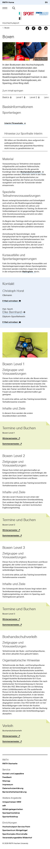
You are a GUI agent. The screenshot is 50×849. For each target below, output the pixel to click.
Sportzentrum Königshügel (14, 830)
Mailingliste (27, 271)
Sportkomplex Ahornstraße (14, 834)
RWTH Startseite (9, 763)
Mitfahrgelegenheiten (12, 809)
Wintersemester (9, 438)
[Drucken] (46, 28)
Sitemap (6, 781)
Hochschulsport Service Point (16, 826)
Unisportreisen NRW (11, 802)
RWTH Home (8, 2)
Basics (5, 97)
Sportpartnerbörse (11, 813)
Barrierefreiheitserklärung (14, 792)
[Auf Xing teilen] (33, 28)
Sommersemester (10, 443)
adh (4, 805)
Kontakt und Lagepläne (13, 773)
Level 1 (19, 97)
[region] (25, 123)
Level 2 (33, 97)
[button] (4, 8)
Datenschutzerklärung (12, 788)
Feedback (7, 777)
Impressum (7, 784)
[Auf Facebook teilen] (27, 28)
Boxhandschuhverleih (31, 172)
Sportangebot (3, 28)
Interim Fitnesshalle (13, 123)
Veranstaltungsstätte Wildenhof (17, 837)
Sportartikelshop (10, 816)
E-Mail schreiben (10, 301)
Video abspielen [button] (25, 344)
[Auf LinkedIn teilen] (39, 28)
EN (46, 2)
